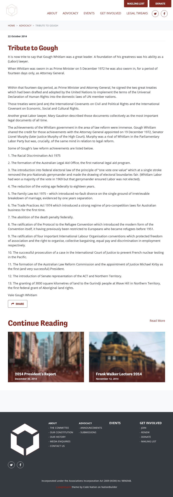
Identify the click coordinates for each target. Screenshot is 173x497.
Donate (160, 3)
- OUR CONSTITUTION (60, 432)
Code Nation (90, 487)
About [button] (52, 13)
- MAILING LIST (148, 441)
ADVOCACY (85, 423)
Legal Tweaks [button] (137, 13)
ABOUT (52, 423)
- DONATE (145, 436)
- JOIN (143, 427)
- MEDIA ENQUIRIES (59, 441)
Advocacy (25, 25)
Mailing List (135, 3)
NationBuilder (109, 487)
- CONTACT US (56, 446)
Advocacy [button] (70, 13)
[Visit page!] (155, 14)
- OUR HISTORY (57, 436)
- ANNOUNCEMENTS (90, 427)
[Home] (11, 10)
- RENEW (145, 432)
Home (11, 25)
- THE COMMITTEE (58, 427)
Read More (157, 321)
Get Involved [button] (110, 13)
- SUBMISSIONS (87, 432)
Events (89, 13)
